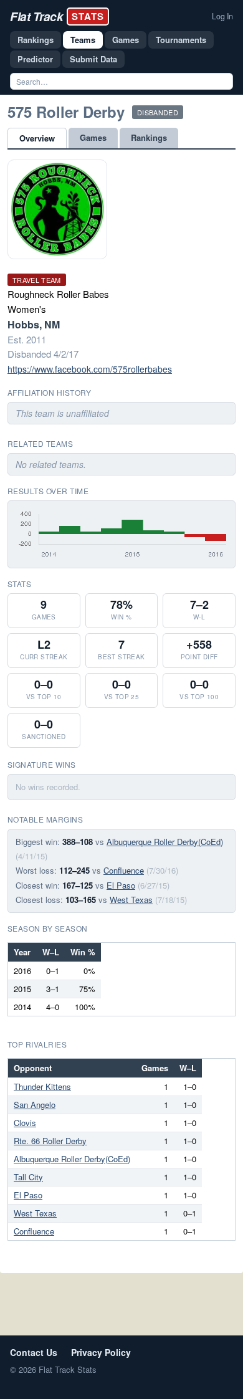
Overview (37, 138)
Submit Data (93, 59)
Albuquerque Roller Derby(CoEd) (165, 842)
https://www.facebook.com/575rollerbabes (89, 369)
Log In (222, 16)
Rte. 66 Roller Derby (50, 1141)
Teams (82, 39)
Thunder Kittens (42, 1086)
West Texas (131, 899)
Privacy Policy (101, 1352)
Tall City (28, 1177)
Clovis (25, 1123)
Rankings (35, 39)
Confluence (123, 870)
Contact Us (33, 1352)
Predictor (35, 59)
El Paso (121, 885)
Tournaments (181, 39)
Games (125, 39)
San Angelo (34, 1104)
